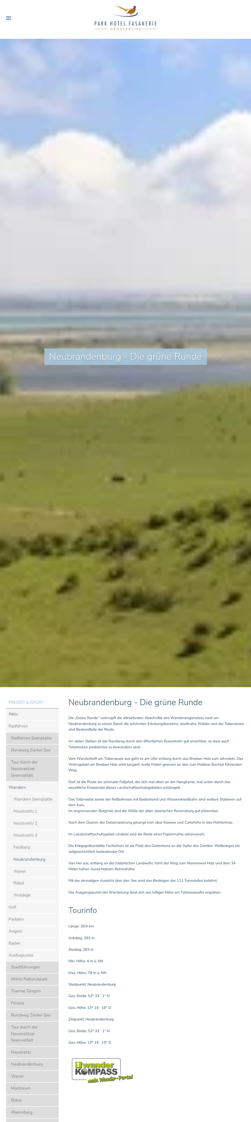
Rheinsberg (21, 1112)
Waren (19, 871)
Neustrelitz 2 (25, 823)
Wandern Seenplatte (32, 799)
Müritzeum (20, 1088)
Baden (15, 943)
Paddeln (16, 919)
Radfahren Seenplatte (31, 738)
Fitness (17, 1003)
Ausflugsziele (21, 955)
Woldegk (21, 895)
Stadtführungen (25, 967)
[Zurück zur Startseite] (125, 18)
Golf (12, 907)
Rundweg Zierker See (30, 750)
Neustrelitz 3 (25, 835)
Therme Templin (26, 991)
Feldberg (21, 847)
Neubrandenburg (29, 859)
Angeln (15, 931)
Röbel (18, 883)
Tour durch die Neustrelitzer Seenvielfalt (24, 768)
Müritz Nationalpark (29, 979)
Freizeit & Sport (26, 702)
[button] (8, 18)
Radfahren (18, 726)
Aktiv (13, 714)
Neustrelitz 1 (25, 811)
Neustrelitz (21, 1052)
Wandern (17, 787)
